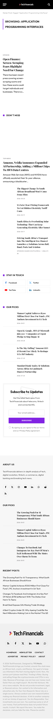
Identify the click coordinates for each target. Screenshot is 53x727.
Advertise (13, 656)
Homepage (11, 652)
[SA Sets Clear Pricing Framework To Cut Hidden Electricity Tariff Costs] (8, 209)
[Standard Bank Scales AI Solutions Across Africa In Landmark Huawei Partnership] (8, 369)
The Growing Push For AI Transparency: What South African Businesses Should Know (33, 515)
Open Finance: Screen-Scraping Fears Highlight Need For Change (13, 64)
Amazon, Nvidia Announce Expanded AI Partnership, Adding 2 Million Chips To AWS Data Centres (26, 166)
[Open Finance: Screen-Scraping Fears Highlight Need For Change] (14, 43)
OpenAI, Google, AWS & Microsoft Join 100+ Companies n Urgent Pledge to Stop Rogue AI (33, 333)
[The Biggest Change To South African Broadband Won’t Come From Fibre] (8, 192)
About (42, 656)
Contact (39, 652)
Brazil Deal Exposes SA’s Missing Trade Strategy (24, 605)
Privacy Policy (25, 431)
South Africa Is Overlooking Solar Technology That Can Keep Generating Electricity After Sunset (33, 224)
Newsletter (26, 652)
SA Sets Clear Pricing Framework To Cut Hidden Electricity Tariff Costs (33, 208)
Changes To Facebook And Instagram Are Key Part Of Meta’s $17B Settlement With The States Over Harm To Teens (33, 552)
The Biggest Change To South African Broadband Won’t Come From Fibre (32, 191)
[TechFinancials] (26, 4)
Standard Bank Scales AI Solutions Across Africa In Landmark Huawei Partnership (33, 368)
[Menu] (5, 4)
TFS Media (37, 663)
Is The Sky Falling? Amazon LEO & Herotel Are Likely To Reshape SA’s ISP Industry (32, 351)
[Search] (48, 4)
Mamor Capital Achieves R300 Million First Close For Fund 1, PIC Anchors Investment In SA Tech (33, 316)
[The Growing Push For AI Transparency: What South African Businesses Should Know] (8, 516)
